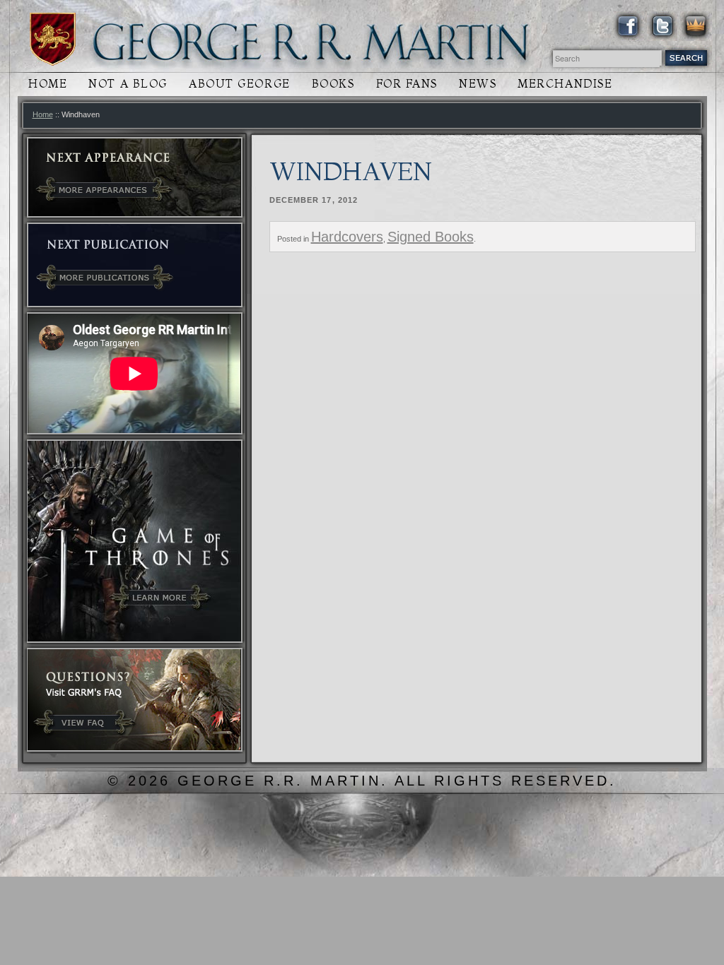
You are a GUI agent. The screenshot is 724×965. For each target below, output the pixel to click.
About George (240, 83)
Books (333, 83)
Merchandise (565, 83)
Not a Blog (128, 83)
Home (47, 83)
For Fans (407, 83)
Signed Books (430, 236)
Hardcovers (347, 236)
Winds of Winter (53, 39)
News (477, 83)
